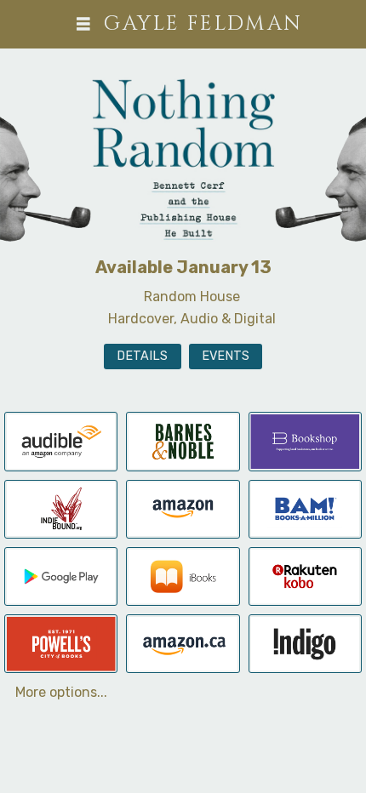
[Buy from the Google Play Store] (60, 576)
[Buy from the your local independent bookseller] (60, 507)
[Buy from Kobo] (305, 576)
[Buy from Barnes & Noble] (182, 440)
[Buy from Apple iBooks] (182, 576)
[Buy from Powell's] (60, 643)
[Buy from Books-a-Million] (305, 507)
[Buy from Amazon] (182, 507)
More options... (61, 692)
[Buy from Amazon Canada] (182, 643)
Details (142, 356)
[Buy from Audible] (60, 440)
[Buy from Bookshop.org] (305, 440)
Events (225, 356)
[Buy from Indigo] (305, 643)
